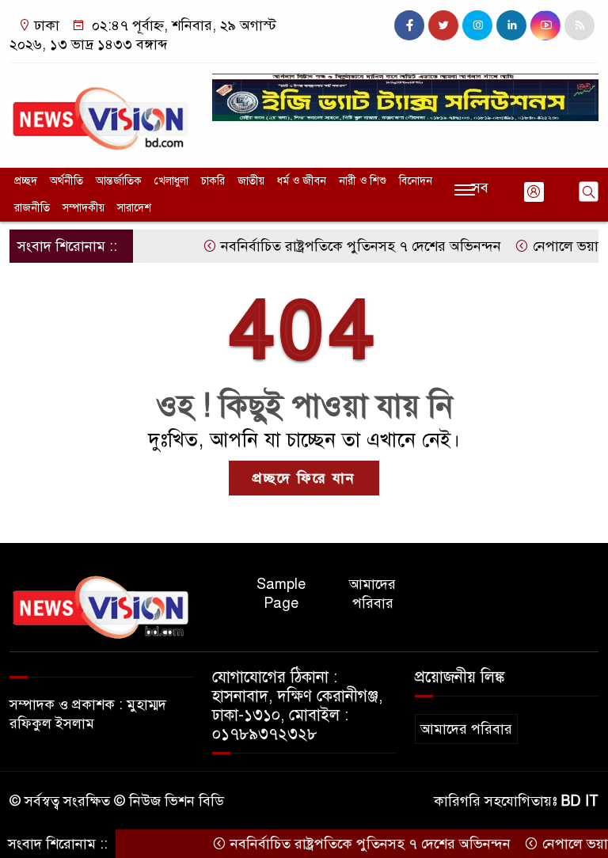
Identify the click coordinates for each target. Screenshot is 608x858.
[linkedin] (511, 25)
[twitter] (443, 25)
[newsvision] (101, 111)
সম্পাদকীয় (83, 207)
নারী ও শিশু (362, 181)
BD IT (579, 801)
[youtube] (545, 25)
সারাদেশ (134, 207)
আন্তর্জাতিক (119, 181)
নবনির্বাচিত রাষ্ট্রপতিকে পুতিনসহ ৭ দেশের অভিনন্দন (347, 246)
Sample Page (281, 593)
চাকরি (213, 181)
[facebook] (409, 25)
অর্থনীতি (66, 181)
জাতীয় (251, 181)
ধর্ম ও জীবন (301, 181)
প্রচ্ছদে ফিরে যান (304, 478)
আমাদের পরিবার (372, 593)
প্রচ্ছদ (25, 181)
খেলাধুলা (171, 181)
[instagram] (477, 25)
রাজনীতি (32, 207)
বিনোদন (415, 181)
